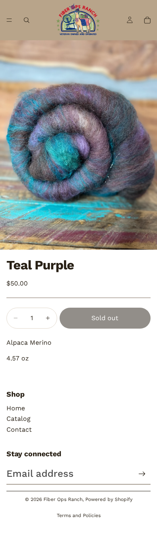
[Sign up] (142, 474)
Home (15, 408)
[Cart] (147, 20)
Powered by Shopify (108, 499)
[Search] (26, 20)
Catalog (18, 418)
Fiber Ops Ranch (63, 499)
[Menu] (9, 20)
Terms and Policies (79, 515)
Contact (19, 429)
